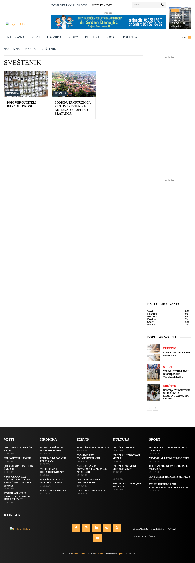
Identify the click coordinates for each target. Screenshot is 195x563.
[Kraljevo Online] (27, 24)
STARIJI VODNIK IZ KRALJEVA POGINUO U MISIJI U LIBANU (17, 496)
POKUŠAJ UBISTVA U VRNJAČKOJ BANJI (52, 481)
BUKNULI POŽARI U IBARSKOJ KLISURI (51, 449)
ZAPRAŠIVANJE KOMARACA (93, 447)
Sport (167, 367)
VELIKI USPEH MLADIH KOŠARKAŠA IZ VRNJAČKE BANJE (175, 374)
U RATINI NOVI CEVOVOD (91, 490)
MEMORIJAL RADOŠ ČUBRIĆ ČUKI (169, 458)
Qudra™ (121, 553)
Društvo (169, 348)
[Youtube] (97, 538)
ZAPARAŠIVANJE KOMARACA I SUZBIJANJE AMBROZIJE (92, 469)
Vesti (175, 10)
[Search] (162, 5)
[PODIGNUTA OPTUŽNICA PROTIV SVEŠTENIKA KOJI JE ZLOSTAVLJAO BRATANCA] (74, 84)
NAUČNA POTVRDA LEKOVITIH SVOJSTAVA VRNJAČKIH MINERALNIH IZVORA (19, 481)
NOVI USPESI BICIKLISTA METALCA (169, 476)
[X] (117, 528)
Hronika (12, 93)
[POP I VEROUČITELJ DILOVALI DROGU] (26, 84)
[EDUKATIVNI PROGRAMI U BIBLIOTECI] (153, 352)
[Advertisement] (169, 116)
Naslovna (12, 49)
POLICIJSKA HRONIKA (53, 490)
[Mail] (107, 528)
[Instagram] (86, 528)
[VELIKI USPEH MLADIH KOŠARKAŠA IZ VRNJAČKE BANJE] (153, 372)
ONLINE (99, 553)
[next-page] (155, 408)
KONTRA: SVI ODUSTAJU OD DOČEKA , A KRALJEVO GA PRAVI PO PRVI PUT (176, 394)
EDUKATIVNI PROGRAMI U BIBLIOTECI (176, 354)
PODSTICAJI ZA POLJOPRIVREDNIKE (89, 457)
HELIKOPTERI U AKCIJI (17, 458)
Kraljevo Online (78, 553)
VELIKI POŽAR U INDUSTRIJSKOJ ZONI (52, 470)
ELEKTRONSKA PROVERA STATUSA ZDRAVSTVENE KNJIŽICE (179, 20)
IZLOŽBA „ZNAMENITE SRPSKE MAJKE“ (126, 468)
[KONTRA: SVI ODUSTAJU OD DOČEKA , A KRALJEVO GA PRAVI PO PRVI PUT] (153, 392)
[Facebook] (76, 528)
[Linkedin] (96, 528)
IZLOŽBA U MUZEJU (124, 447)
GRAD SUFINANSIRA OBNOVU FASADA (88, 481)
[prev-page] (149, 408)
